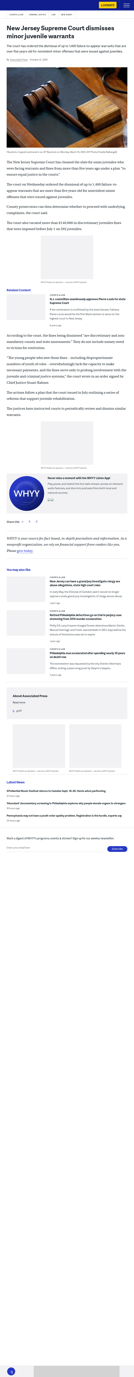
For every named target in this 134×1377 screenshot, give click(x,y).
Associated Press (19, 59)
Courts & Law (16, 14)
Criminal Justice (37, 14)
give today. (25, 551)
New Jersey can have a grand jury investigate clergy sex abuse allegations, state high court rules (85, 583)
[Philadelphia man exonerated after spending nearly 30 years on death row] (26, 663)
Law (53, 14)
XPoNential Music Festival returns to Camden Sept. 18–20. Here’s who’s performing (56, 791)
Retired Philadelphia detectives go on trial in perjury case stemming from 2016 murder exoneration (86, 617)
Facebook (22, 521)
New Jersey (66, 14)
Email (36, 521)
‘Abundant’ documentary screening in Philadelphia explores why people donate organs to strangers (66, 803)
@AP (19, 711)
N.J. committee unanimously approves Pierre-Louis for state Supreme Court (88, 301)
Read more (19, 702)
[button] (11, 1371)
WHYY (13, 5)
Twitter (29, 521)
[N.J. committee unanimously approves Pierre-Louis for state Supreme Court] (26, 309)
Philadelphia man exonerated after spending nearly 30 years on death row (87, 655)
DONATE (108, 5)
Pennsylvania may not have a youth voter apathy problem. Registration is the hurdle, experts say (64, 815)
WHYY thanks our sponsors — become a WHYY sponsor (64, 282)
